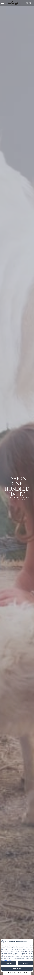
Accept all (25, 963)
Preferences (17, 968)
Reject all (9, 963)
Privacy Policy (8, 960)
